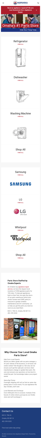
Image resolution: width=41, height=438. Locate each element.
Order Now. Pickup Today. (29, 30)
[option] (20, 23)
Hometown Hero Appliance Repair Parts (17, 434)
